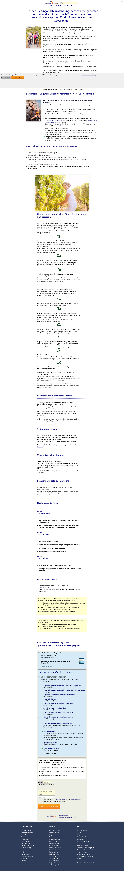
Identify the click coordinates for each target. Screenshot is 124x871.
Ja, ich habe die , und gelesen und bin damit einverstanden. (62, 799)
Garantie (24, 858)
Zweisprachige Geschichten (86, 850)
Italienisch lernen (54, 843)
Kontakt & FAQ (81, 837)
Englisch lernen (54, 835)
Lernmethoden (26, 830)
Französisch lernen (55, 839)
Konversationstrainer (28, 845)
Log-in (79, 833)
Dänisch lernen (54, 833)
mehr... (72, 5)
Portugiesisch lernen (55, 850)
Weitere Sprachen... (55, 865)
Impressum (80, 839)
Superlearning (26, 848)
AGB (49, 495)
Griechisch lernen (55, 841)
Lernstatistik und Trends (85, 856)
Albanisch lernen (54, 830)
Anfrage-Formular (44, 587)
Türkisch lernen (54, 860)
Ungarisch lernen (54, 863)
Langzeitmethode (27, 833)
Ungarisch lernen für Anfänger (55, 120)
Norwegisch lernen (55, 848)
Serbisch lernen (54, 854)
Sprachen (56, 5)
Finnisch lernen (54, 837)
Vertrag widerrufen (83, 841)
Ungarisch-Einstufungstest (85, 848)
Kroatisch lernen (54, 845)
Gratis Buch (80, 858)
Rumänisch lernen (55, 852)
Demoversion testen (28, 856)
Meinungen (25, 854)
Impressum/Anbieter (65, 817)
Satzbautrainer (26, 843)
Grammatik (25, 839)
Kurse (64, 5)
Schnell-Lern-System (28, 835)
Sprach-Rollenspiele (83, 854)
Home (50, 5)
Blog (78, 835)
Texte (23, 837)
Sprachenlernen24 (83, 830)
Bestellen (24, 860)
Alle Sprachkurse (63, 815)
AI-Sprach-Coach (82, 852)
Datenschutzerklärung (61, 799)
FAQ (22, 852)
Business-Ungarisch (83, 845)
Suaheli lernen (54, 858)
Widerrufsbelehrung (76, 799)
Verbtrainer (25, 841)
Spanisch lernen (54, 856)
